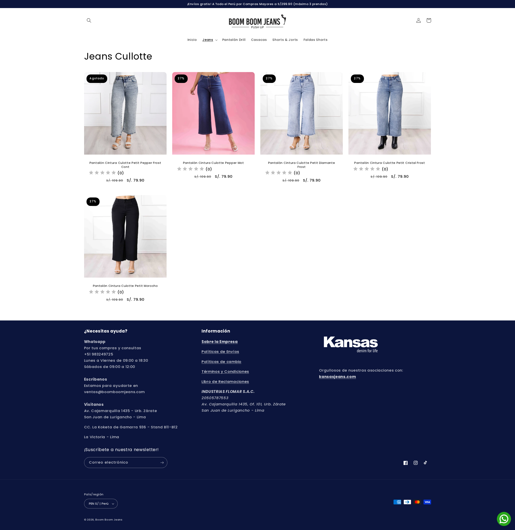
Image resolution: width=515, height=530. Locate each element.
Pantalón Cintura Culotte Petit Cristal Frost (389, 163)
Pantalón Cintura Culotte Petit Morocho (125, 286)
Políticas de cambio (221, 361)
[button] (89, 20)
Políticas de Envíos (220, 351)
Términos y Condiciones (225, 371)
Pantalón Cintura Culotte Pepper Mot (213, 163)
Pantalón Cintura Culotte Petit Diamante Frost (301, 165)
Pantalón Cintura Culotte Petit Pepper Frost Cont (125, 165)
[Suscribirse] (162, 462)
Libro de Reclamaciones (225, 381)
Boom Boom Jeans (109, 519)
